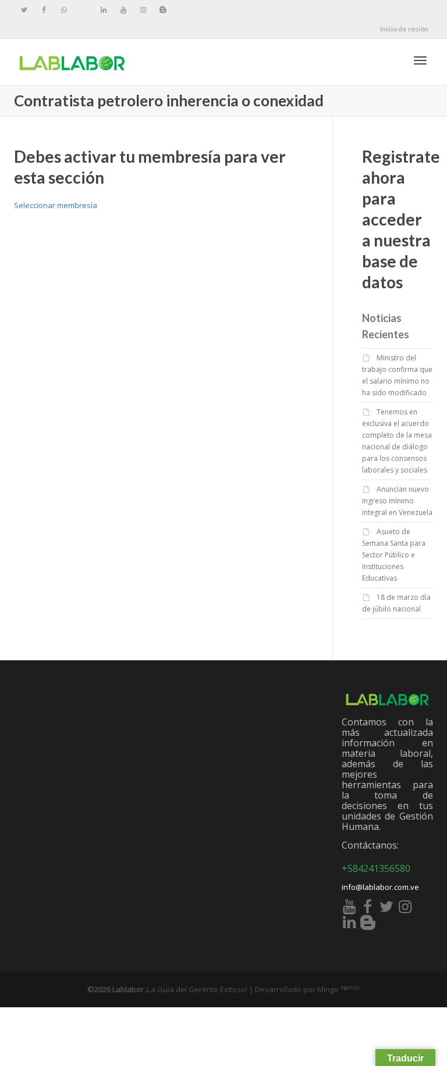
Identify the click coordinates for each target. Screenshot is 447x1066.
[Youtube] (123, 9)
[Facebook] (44, 9)
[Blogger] (162, 9)
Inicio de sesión (404, 28)
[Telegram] (83, 9)
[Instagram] (142, 9)
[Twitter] (24, 9)
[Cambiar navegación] (420, 60)
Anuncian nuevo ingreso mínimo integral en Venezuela (397, 500)
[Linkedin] (103, 9)
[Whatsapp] (63, 9)
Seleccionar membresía (55, 205)
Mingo (338, 989)
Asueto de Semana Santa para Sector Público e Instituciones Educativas (393, 555)
